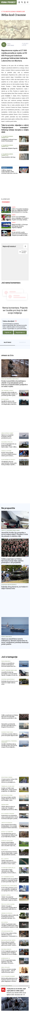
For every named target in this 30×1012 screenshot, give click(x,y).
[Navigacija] (28, 2)
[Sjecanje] (19, 2)
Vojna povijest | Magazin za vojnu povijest (8, 2)
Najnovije (22, 342)
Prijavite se (8, 332)
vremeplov (6, 202)
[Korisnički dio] (25, 2)
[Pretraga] (22, 2)
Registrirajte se (20, 332)
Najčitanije (7, 342)
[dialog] (15, 999)
